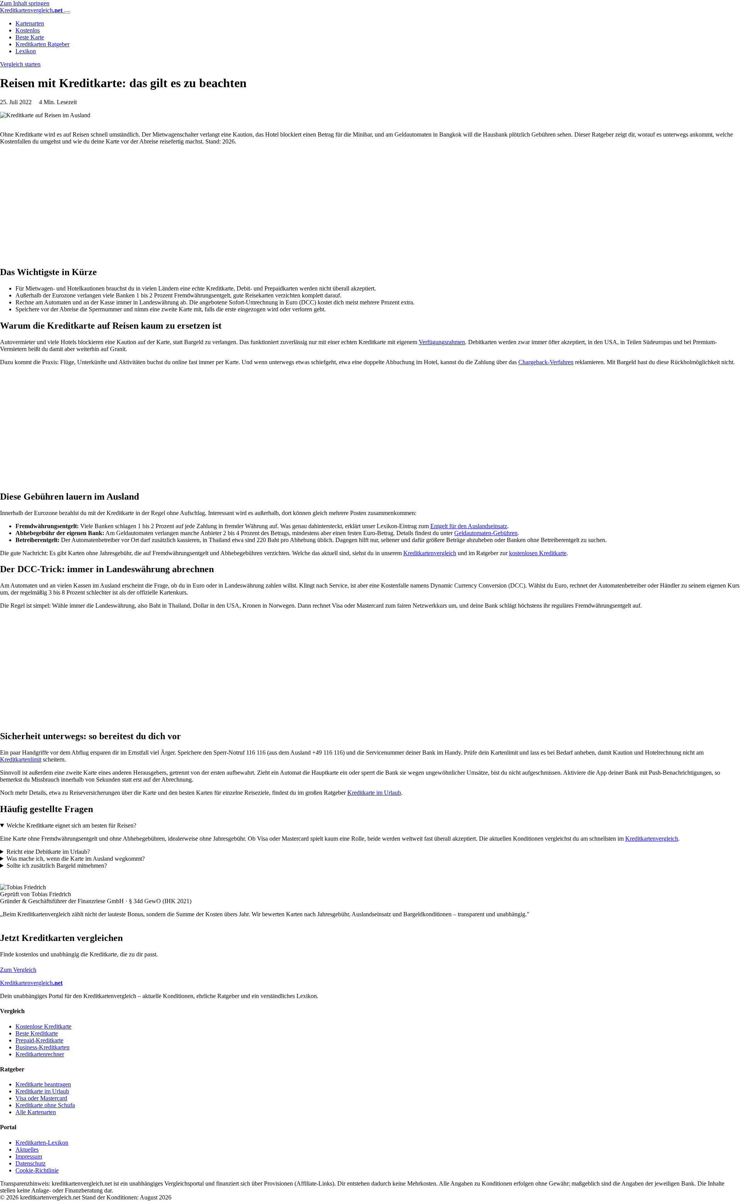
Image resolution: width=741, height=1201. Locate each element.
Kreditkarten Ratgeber (42, 44)
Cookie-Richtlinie (37, 1170)
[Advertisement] (231, 205)
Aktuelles (27, 1149)
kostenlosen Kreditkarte (538, 553)
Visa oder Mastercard (41, 1098)
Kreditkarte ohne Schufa (45, 1105)
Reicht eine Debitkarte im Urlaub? (48, 851)
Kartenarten (29, 23)
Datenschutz (30, 1163)
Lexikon (25, 51)
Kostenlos (27, 30)
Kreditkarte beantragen (43, 1084)
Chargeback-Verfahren (546, 362)
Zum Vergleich (18, 969)
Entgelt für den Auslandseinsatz (468, 526)
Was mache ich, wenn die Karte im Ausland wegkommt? (76, 858)
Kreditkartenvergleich (429, 553)
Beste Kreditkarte (36, 1033)
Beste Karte (29, 37)
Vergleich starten (20, 64)
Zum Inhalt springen (24, 3)
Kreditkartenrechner (39, 1054)
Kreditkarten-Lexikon (41, 1142)
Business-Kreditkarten (42, 1047)
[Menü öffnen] (67, 12)
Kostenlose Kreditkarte (43, 1026)
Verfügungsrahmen (442, 342)
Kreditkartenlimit (20, 759)
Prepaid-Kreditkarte (39, 1040)
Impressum (28, 1156)
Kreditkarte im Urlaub (374, 792)
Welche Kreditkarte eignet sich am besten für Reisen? (71, 825)
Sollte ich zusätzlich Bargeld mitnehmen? (57, 865)
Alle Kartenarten (35, 1112)
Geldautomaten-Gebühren (486, 533)
